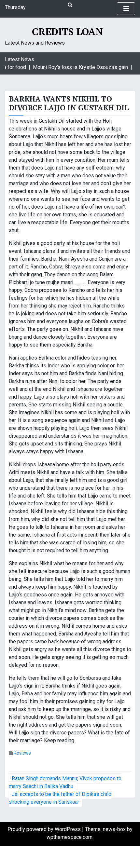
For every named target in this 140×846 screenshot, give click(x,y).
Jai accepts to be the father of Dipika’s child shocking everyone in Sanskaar (60, 798)
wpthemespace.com (69, 837)
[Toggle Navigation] (126, 8)
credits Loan (67, 31)
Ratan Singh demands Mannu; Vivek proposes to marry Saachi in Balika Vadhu (65, 782)
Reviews (22, 753)
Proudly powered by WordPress (44, 829)
